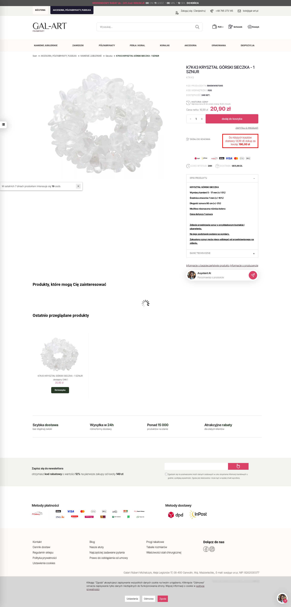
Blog (92, 542)
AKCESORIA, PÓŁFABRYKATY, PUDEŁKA (72, 10)
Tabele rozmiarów (156, 547)
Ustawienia (132, 598)
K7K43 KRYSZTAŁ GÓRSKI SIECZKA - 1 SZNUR (60, 375)
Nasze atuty (97, 547)
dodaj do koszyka (232, 118)
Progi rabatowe (155, 542)
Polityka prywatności (45, 558)
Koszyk (255, 27)
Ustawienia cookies (44, 563)
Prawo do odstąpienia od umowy (109, 558)
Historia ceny (199, 102)
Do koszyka (60, 390)
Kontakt (37, 542)
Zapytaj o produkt (247, 128)
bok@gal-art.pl (250, 10)
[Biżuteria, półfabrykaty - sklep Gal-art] (51, 26)
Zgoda (162, 598)
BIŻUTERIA (40, 10)
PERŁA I (137, 45)
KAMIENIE (45, 45)
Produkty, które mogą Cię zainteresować (69, 284)
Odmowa (148, 598)
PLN (220, 27)
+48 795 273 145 (224, 10)
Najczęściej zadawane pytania (107, 552)
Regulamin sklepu (43, 552)
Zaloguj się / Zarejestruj (192, 10)
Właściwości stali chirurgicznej (163, 552)
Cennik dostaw (41, 547)
